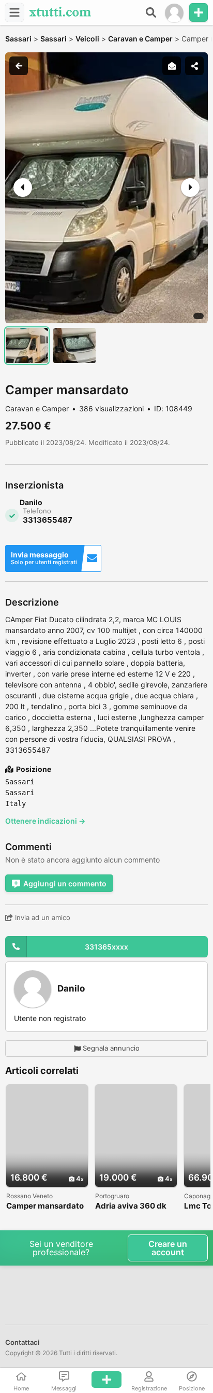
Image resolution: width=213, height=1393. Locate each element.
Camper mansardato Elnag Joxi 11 (45, 1206)
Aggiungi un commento (64, 883)
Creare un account (167, 1248)
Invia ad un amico (41, 917)
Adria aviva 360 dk (130, 1206)
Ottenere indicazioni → (45, 820)
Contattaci (22, 1342)
